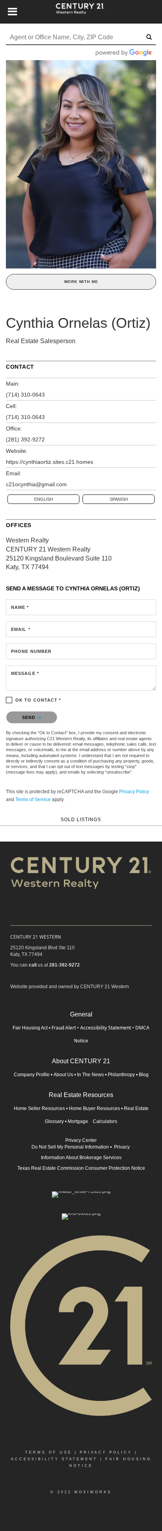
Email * (20, 629)
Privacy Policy (134, 791)
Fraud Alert (64, 1027)
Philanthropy (121, 1074)
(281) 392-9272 (25, 439)
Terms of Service (33, 799)
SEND (29, 717)
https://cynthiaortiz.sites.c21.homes (49, 462)
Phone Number (31, 651)
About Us (63, 1074)
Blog (144, 1074)
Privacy (122, 1147)
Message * (25, 673)
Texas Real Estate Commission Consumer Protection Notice (81, 1168)
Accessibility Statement (105, 1027)
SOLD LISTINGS (81, 819)
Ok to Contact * (38, 700)
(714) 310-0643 (25, 394)
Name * (20, 607)
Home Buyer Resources (94, 1108)
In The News (90, 1074)
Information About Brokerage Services (81, 1157)
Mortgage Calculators (92, 1121)
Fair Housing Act (30, 1028)
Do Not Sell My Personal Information (70, 1147)
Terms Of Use (48, 1452)
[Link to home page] (81, 12)
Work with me (81, 281)
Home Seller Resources (39, 1108)
